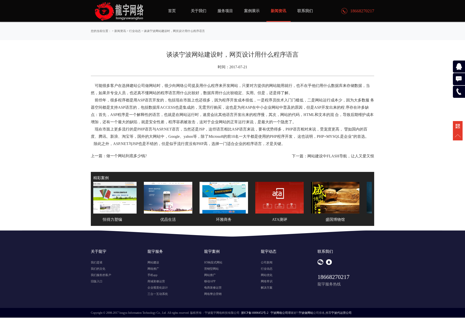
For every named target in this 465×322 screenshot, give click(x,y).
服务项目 (225, 11)
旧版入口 (96, 281)
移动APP (210, 281)
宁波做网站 (306, 312)
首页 (172, 11)
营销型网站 (211, 268)
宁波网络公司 (279, 312)
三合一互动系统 (157, 294)
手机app (152, 275)
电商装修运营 (213, 287)
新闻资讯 (120, 31)
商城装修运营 (156, 281)
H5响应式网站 (213, 262)
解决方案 (266, 287)
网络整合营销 (213, 294)
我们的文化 (98, 268)
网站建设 (153, 262)
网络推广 (153, 268)
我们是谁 (96, 262)
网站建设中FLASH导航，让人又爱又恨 (340, 156)
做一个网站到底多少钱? (126, 156)
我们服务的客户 (101, 275)
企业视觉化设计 (157, 287)
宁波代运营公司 (341, 312)
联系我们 (305, 11)
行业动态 (135, 31)
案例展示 (252, 11)
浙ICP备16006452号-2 (254, 312)
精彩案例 (101, 178)
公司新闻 (266, 262)
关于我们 (198, 11)
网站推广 (210, 275)
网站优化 (266, 275)
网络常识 (266, 281)
